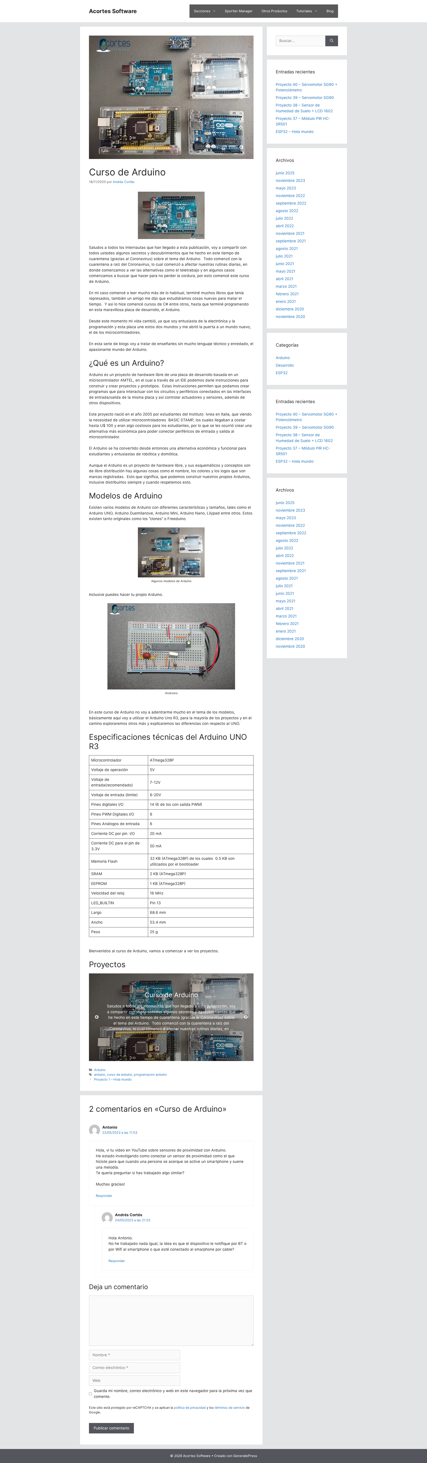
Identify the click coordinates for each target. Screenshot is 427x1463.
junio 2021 (285, 263)
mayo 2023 (286, 188)
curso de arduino (119, 1074)
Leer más (171, 1034)
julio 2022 (284, 218)
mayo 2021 (285, 271)
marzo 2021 (286, 286)
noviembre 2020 (290, 316)
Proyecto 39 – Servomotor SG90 (305, 97)
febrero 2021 (287, 294)
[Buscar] (331, 41)
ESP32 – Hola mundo (295, 131)
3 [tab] (171, 1054)
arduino (99, 1074)
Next (246, 1017)
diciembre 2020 (290, 309)
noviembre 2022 (290, 195)
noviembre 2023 (290, 180)
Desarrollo (285, 365)
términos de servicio (230, 1407)
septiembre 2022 (291, 203)
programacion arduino (150, 1074)
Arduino (100, 1070)
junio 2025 (285, 173)
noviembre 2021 (290, 233)
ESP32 (282, 373)
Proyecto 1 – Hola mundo (113, 1079)
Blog (330, 11)
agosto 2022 (287, 211)
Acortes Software (113, 11)
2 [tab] (164, 1054)
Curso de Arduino (171, 995)
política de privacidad (190, 1407)
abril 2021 (284, 279)
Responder (104, 1196)
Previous (97, 1017)
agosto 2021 (287, 248)
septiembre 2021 (291, 241)
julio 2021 (284, 256)
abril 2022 (285, 226)
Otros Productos (274, 11)
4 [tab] (178, 1054)
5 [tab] (184, 1054)
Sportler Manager (239, 11)
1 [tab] (158, 1054)
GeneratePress (245, 1456)
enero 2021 (286, 301)
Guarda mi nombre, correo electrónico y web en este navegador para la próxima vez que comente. (173, 1394)
